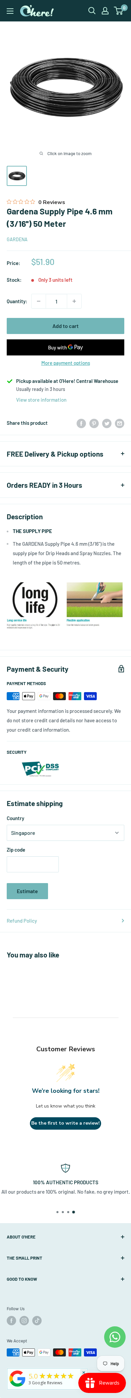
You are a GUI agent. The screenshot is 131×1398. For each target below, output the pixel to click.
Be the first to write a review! (65, 1123)
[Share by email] (119, 423)
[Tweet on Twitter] (107, 423)
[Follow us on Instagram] (24, 1320)
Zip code (16, 850)
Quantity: (17, 301)
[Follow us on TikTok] (37, 1320)
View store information (41, 400)
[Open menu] (10, 11)
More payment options (65, 363)
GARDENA (17, 239)
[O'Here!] (17, 1386)
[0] (119, 11)
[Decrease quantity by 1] (39, 301)
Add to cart (65, 326)
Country (15, 818)
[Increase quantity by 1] (74, 301)
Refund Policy (22, 921)
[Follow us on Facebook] (11, 1320)
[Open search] (92, 10)
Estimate (27, 891)
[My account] (105, 10)
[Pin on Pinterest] (94, 423)
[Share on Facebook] (81, 423)
